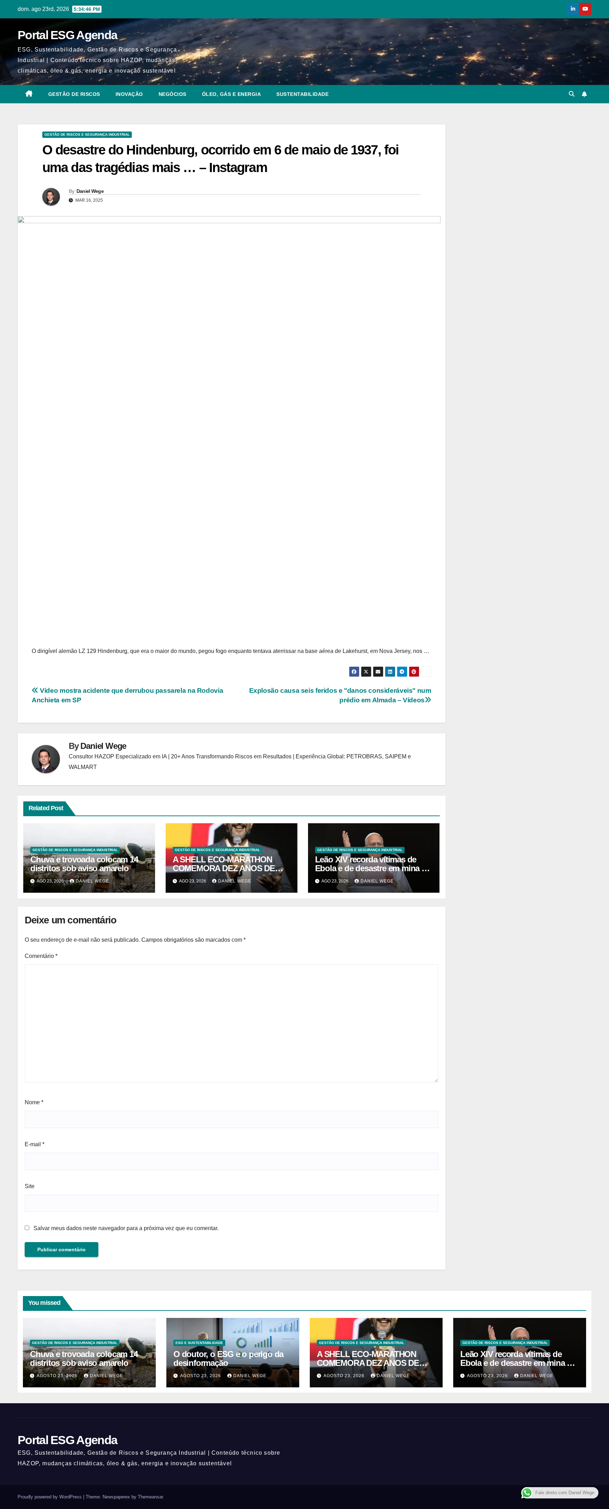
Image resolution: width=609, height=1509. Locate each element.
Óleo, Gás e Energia (231, 94)
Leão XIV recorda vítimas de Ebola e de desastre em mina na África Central (373, 868)
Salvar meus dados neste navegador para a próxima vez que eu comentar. (126, 1228)
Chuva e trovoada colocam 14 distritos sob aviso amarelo (84, 864)
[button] (571, 94)
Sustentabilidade (302, 94)
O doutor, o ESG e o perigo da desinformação (228, 1358)
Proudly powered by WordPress (50, 1496)
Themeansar (150, 1496)
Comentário (41, 956)
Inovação (129, 94)
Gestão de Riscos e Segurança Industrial (87, 134)
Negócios (172, 94)
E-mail (34, 1144)
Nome (34, 1102)
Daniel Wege (90, 191)
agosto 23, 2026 (58, 1375)
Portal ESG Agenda (67, 35)
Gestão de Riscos (74, 94)
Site (30, 1186)
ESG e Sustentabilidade (199, 1343)
